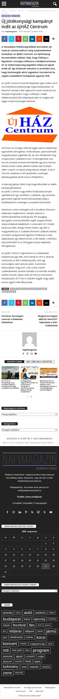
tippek (37, 661)
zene (7, 673)
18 (14, 560)
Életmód (12, 10)
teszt (28, 661)
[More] (53, 39)
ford (39, 625)
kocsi (41, 637)
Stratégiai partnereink (33, 687)
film (32, 625)
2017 (12, 289)
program (42, 289)
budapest (12, 619)
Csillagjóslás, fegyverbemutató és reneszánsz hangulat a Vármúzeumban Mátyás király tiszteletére (29, 386)
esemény (52, 619)
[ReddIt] (39, 39)
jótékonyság (21, 289)
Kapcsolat (39, 691)
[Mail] (32, 354)
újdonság (19, 673)
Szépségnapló (40, 503)
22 (46, 560)
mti (6, 650)
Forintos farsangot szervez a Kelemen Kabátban (12, 319)
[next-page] (31, 396)
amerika (8, 612)
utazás (34, 666)
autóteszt (40, 612)
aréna (18, 613)
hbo (4, 631)
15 (46, 555)
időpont (29, 631)
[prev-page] (27, 396)
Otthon (20, 10)
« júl (3, 576)
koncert (10, 643)
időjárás (15, 631)
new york (17, 650)
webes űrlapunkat (25, 478)
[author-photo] (29, 339)
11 (14, 555)
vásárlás (46, 667)
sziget (41, 656)
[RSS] (33, 512)
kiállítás (29, 637)
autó (28, 612)
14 (38, 555)
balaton (51, 613)
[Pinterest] (18, 39)
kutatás (23, 644)
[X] (11, 39)
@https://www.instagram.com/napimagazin (29, 442)
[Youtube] (36, 354)
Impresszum (21, 691)
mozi (50, 644)
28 (38, 566)
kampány (32, 289)
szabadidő (30, 656)
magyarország (37, 643)
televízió (18, 661)
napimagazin (11, 31)
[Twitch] (39, 512)
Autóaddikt (28, 503)
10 (6, 555)
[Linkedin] (32, 39)
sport (19, 656)
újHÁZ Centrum (9, 292)
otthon (27, 650)
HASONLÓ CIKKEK (14, 362)
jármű (51, 631)
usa (24, 666)
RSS (30, 691)
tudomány (10, 667)
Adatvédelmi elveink (12, 687)
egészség (39, 619)
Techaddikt (17, 503)
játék (5, 637)
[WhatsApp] (25, 39)
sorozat (8, 656)
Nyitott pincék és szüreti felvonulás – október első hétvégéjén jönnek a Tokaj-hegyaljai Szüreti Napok (48, 385)
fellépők (6, 625)
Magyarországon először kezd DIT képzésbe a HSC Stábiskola (47, 320)
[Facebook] (5, 39)
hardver (47, 625)
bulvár (27, 619)
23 (53, 560)
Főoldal (4, 10)
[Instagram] (28, 354)
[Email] (46, 39)
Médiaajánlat (50, 687)
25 (14, 566)
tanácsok (7, 661)
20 (30, 560)
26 (22, 566)
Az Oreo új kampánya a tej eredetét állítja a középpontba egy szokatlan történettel (10, 384)
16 (53, 555)
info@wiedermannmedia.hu (29, 481)
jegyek (40, 631)
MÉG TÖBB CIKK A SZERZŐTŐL (39, 362)
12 (22, 555)
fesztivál (19, 625)
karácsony (16, 637)
